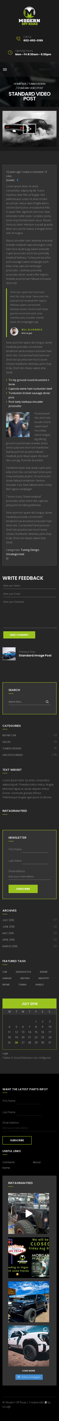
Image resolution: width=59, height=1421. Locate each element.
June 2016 (8, 927)
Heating (25, 978)
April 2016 (8, 940)
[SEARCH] (47, 701)
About (37, 1162)
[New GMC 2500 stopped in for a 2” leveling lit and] (28, 1346)
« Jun (5, 1053)
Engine (44, 971)
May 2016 (8, 933)
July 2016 (8, 920)
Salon (6, 742)
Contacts (8, 1162)
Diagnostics (23, 971)
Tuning (22, 984)
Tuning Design (37, 84)
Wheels (39, 984)
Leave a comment (33, 172)
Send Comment (19, 635)
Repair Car (9, 735)
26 (16, 1042)
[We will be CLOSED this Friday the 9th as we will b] (28, 1257)
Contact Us (45, 69)
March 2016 (9, 946)
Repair (6, 984)
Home (6, 1168)
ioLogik (6, 1406)
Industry (44, 978)
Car (4, 971)
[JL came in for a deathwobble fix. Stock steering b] (28, 1301)
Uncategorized (15, 554)
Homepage (20, 84)
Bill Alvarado (32, 329)
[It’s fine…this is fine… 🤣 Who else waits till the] (28, 1213)
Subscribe (23, 889)
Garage (6, 978)
